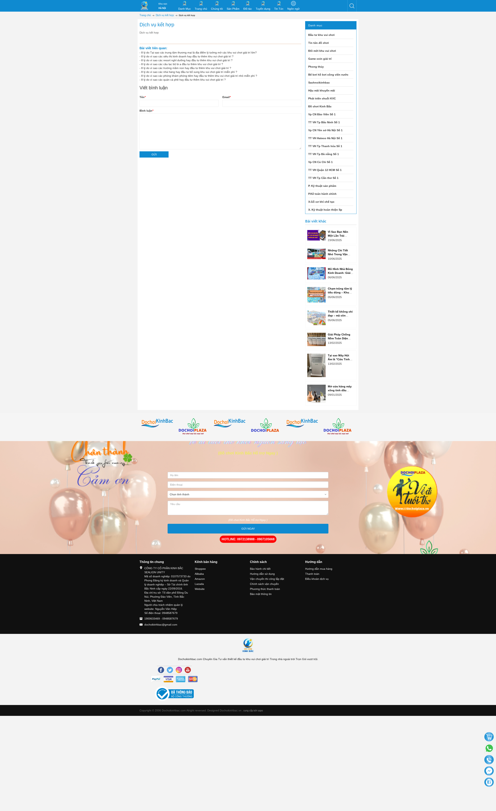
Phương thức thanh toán (265, 588)
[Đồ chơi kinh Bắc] (158, 423)
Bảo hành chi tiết (260, 568)
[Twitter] (170, 670)
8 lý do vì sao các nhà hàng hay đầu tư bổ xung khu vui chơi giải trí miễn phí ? (189, 71)
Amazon (200, 578)
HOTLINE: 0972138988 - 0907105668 (248, 539)
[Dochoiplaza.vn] (266, 426)
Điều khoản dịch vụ (317, 578)
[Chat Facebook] (489, 771)
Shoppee (200, 568)
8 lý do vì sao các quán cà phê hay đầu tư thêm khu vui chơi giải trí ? (183, 79)
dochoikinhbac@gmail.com (160, 624)
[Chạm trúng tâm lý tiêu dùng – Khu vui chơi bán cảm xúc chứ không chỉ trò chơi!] (316, 295)
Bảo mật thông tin (261, 594)
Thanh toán (312, 573)
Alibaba (199, 573)
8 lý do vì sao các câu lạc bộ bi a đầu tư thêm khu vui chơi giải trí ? (182, 64)
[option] (158, 423)
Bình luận (146, 110)
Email (226, 97)
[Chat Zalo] (489, 782)
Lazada (199, 583)
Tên (143, 97)
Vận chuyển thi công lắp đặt (267, 578)
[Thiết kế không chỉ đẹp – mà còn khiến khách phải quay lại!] (316, 317)
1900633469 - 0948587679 (161, 618)
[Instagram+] (179, 670)
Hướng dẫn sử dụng (262, 573)
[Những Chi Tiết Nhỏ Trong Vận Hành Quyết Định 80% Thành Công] (316, 254)
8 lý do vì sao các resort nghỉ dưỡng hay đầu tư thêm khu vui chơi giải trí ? (186, 60)
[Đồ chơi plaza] (194, 427)
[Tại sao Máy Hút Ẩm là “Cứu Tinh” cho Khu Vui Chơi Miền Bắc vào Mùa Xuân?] (316, 365)
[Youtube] (188, 670)
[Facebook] (161, 670)
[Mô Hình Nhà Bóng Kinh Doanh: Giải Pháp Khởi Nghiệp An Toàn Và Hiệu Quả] (316, 273)
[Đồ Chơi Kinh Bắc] (144, 6)
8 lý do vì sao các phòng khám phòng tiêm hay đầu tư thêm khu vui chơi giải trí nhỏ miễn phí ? (199, 75)
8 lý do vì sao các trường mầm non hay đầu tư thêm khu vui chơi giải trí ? (186, 68)
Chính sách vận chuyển (264, 583)
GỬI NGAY (248, 528)
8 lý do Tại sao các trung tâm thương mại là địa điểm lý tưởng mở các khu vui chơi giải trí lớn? (199, 52)
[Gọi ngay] (489, 760)
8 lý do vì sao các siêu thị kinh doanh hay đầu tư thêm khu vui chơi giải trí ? (187, 56)
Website (200, 588)
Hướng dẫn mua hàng (318, 568)
